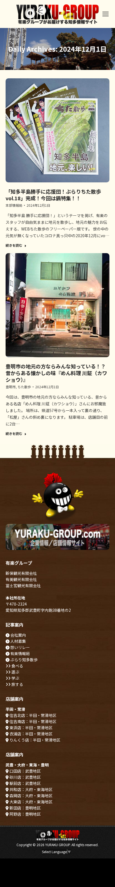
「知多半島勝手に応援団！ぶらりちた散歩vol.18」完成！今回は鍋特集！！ (53, 195)
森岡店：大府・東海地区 (30, 795)
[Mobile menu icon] (105, 14)
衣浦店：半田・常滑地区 (30, 734)
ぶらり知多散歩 (23, 659)
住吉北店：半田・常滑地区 (32, 715)
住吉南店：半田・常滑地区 (32, 721)
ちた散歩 (24, 386)
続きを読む (14, 245)
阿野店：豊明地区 (25, 814)
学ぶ (15, 678)
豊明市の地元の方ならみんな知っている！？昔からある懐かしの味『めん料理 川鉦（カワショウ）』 (56, 373)
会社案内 (17, 635)
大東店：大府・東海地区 (30, 801)
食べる (17, 666)
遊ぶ (15, 672)
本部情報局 (14, 205)
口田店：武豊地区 (25, 771)
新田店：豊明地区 (25, 808)
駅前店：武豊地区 (25, 783)
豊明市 (11, 386)
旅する (17, 684)
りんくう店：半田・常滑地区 (34, 740)
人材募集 (17, 641)
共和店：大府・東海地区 (30, 789)
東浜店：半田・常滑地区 (30, 727)
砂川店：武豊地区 (25, 777)
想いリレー (19, 647)
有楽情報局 (19, 653)
